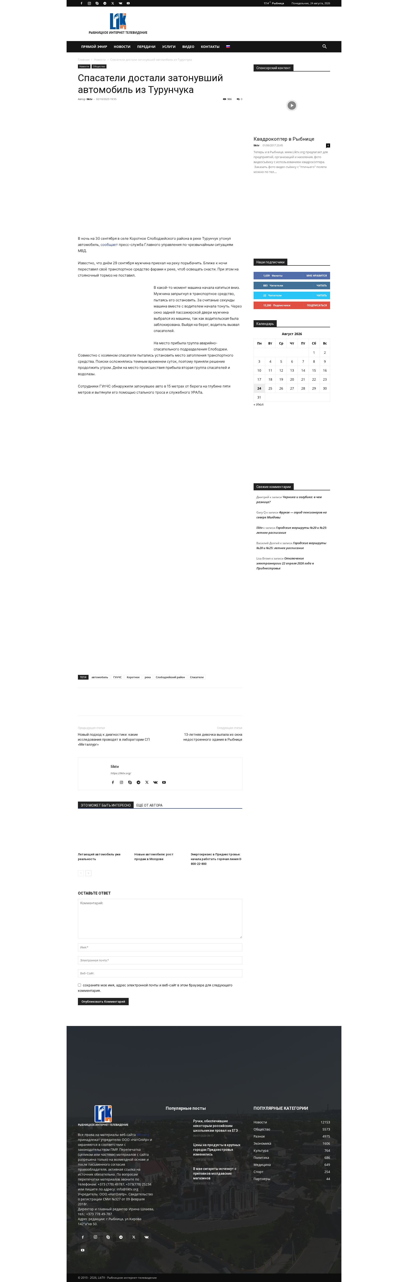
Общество (99, 66)
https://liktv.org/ (121, 773)
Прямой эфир (94, 46)
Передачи (146, 46)
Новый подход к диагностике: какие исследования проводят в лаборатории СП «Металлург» (114, 739)
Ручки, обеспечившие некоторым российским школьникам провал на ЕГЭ (215, 1125)
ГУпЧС (117, 677)
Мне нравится (316, 275)
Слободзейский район (170, 677)
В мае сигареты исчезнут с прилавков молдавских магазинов (214, 1173)
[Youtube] (128, 3)
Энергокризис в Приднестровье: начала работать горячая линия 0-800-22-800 (216, 859)
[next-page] (88, 873)
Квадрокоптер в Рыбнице (284, 139)
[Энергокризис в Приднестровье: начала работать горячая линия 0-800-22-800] (216, 832)
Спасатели (197, 677)
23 (325, 379)
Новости (122, 46)
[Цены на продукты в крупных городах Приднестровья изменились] (177, 1151)
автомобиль (100, 677)
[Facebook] (81, 3)
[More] (148, 109)
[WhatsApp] (137, 109)
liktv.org (143, 1134)
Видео (188, 46)
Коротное (133, 677)
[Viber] (126, 109)
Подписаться (317, 305)
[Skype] (97, 3)
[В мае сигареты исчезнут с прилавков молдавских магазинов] (177, 1174)
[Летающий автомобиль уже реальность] (103, 832)
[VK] (93, 109)
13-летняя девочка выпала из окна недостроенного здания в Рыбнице (212, 737)
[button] (324, 47)
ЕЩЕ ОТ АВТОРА (149, 805)
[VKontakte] (120, 3)
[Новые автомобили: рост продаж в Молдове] (160, 832)
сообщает (109, 244)
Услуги (169, 46)
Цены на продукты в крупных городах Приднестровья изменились (216, 1149)
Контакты (210, 46)
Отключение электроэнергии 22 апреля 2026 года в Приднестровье (285, 563)
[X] (112, 3)
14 (303, 370)
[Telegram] (104, 3)
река (148, 677)
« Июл (259, 404)
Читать (322, 285)
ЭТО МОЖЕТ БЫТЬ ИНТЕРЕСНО (106, 805)
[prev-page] (81, 873)
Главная (83, 60)
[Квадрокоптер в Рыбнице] (292, 105)
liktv (89, 99)
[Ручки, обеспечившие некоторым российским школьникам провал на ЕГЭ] (177, 1127)
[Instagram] (89, 3)
